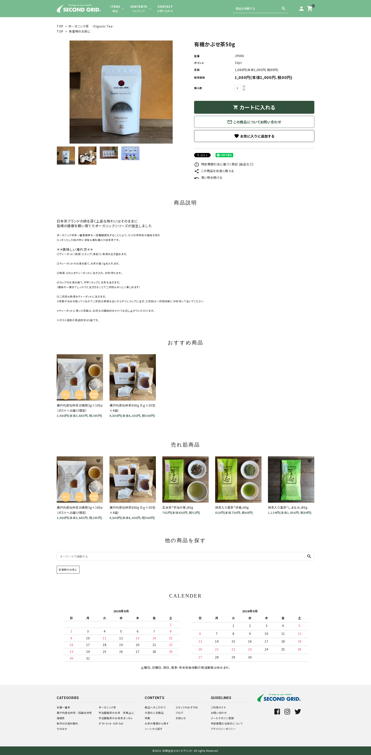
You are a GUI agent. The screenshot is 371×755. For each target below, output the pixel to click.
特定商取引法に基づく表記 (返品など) (224, 164)
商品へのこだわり (155, 707)
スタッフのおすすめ (187, 707)
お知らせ (181, 718)
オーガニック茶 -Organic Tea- (91, 26)
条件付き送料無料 (67, 723)
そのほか (62, 729)
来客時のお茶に (79, 31)
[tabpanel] (121, 92)
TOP (60, 26)
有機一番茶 (63, 707)
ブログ (179, 712)
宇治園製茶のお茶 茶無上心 (116, 712)
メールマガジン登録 (222, 718)
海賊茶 (61, 718)
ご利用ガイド (218, 707)
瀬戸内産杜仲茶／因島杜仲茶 (74, 712)
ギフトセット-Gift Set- (111, 723)
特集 (147, 718)
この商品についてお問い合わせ (254, 121)
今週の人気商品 (154, 712)
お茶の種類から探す (157, 723)
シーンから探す (154, 729)
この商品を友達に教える (214, 171)
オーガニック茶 (107, 707)
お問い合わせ (219, 712)
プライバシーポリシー (223, 729)
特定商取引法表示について (227, 723)
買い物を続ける (208, 177)
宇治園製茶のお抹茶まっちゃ (116, 718)
